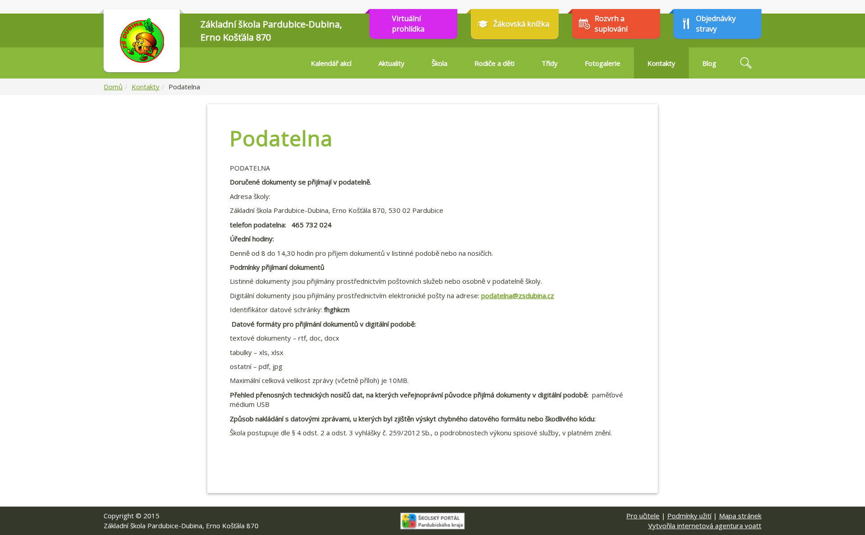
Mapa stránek (740, 515)
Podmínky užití (689, 515)
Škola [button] (439, 63)
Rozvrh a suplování (611, 24)
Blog (709, 63)
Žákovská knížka (521, 24)
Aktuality (391, 63)
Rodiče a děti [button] (494, 63)
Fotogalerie (602, 63)
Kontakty (145, 86)
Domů (113, 86)
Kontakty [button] (661, 63)
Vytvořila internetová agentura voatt (704, 525)
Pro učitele (643, 515)
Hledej (745, 62)
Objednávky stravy (716, 24)
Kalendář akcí (331, 63)
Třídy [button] (550, 63)
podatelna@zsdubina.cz (517, 295)
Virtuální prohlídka (408, 24)
